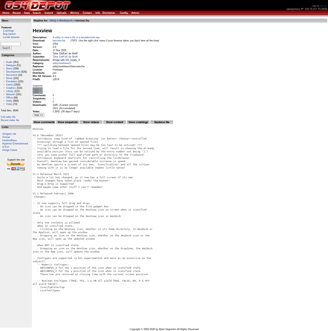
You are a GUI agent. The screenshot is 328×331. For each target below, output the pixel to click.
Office (9, 97)
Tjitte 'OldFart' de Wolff (65, 56)
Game (9, 84)
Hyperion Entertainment (15, 143)
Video (9, 104)
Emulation (11, 81)
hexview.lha (59, 40)
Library (9, 91)
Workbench (66, 20)
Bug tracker (8, 33)
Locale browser (10, 37)
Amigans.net (9, 133)
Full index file (8, 117)
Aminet (6, 137)
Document (11, 75)
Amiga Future (9, 150)
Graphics (11, 87)
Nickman (323, 6)
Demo (9, 68)
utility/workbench (62, 63)
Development (13, 71)
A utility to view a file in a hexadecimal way (76, 37)
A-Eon (5, 146)
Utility (9, 100)
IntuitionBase (9, 140)
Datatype (11, 65)
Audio (9, 62)
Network (10, 94)
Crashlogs (7, 30)
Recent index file (10, 120)
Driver (9, 78)
